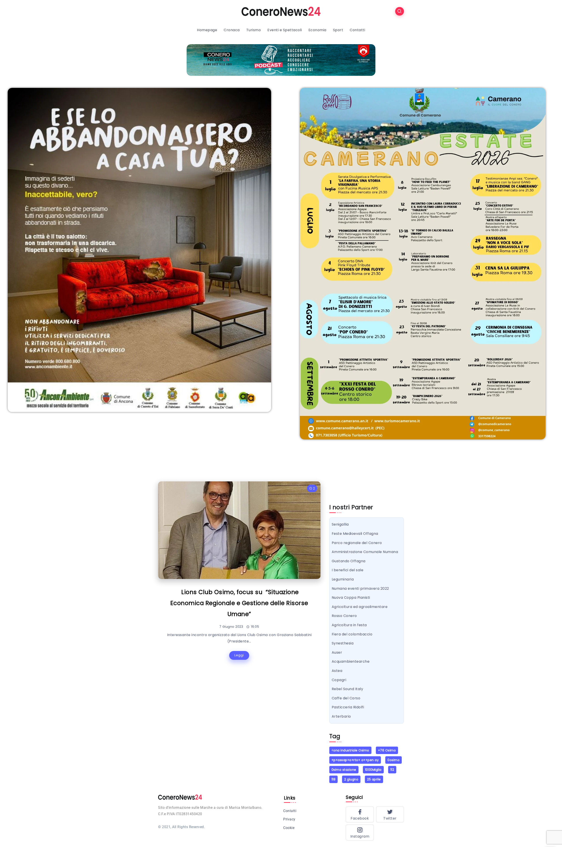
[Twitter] (390, 814)
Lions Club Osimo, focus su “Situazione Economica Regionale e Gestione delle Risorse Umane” (239, 603)
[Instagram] (360, 832)
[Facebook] (360, 814)
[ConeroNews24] (281, 11)
